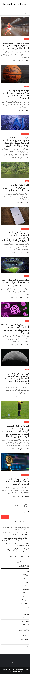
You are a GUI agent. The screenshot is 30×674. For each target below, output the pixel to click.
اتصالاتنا (14, 663)
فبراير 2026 (25, 582)
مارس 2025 (25, 621)
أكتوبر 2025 (26, 596)
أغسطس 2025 (25, 603)
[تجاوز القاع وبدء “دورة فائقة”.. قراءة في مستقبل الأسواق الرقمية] (15, 462)
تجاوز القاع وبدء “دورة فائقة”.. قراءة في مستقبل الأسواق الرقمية (16, 481)
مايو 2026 (26, 571)
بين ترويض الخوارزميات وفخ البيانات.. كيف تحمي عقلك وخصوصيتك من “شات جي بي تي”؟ (15, 328)
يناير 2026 (26, 585)
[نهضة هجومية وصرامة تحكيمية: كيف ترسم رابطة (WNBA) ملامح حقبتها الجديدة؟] (15, 74)
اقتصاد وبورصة (25, 133)
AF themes (19, 671)
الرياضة (26, 39)
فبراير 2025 (26, 625)
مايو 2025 (26, 614)
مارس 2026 (25, 578)
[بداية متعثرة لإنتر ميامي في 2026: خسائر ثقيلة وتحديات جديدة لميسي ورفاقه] (15, 264)
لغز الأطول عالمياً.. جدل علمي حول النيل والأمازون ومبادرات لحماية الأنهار (16, 188)
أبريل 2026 (26, 575)
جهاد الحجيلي (23, 158)
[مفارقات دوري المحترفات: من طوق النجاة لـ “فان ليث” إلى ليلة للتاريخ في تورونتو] (15, 26)
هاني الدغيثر (23, 60)
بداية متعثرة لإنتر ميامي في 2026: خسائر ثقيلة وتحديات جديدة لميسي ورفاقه (15, 282)
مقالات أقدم (16, 505)
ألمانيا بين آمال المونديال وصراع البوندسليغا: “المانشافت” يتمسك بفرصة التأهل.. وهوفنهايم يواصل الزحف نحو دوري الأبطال (15, 431)
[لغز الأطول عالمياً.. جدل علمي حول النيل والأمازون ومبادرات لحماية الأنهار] (15, 169)
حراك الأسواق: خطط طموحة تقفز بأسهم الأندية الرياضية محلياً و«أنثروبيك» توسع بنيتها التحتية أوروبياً (16, 141)
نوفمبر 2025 (25, 592)
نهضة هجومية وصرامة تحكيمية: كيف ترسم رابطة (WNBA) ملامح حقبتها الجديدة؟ (16, 94)
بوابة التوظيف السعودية (14, 4)
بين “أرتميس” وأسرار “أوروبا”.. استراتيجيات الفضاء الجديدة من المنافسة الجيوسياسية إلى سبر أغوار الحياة (15, 378)
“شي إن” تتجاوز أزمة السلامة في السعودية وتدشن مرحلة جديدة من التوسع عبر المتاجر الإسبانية (15, 236)
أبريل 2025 (26, 617)
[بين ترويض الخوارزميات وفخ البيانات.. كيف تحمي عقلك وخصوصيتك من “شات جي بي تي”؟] (15, 309)
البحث (26, 512)
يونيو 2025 (26, 610)
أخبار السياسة (25, 635)
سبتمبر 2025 (25, 600)
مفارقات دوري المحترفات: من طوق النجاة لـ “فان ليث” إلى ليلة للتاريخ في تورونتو (15, 45)
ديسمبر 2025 (25, 589)
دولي (27, 181)
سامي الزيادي (23, 202)
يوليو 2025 (26, 607)
